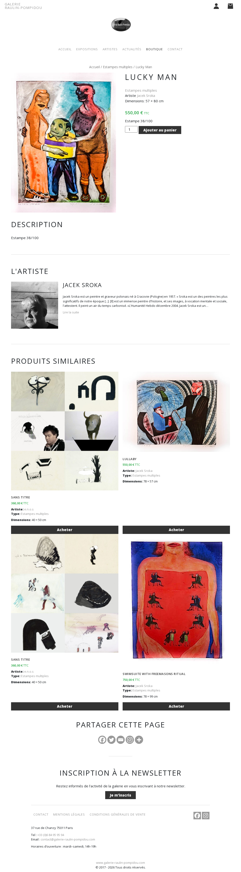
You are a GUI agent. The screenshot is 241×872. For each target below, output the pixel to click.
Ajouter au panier (160, 130)
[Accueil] (120, 19)
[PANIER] (230, 6)
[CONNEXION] (216, 6)
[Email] (120, 740)
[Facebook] (102, 740)
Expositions (87, 49)
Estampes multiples (118, 67)
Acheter (64, 529)
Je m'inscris (120, 795)
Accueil (65, 49)
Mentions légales (69, 814)
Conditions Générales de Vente (118, 814)
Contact (175, 49)
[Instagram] (130, 740)
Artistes (110, 49)
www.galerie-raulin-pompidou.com (120, 862)
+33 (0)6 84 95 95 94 (50, 835)
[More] (139, 740)
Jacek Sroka (146, 95)
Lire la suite (71, 312)
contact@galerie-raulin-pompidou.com (68, 839)
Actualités (131, 49)
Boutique (154, 49)
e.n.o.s (29, 509)
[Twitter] (111, 740)
